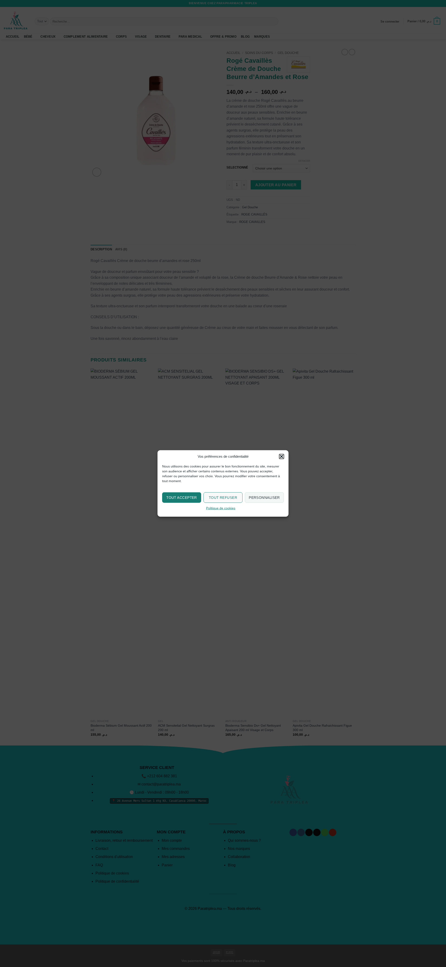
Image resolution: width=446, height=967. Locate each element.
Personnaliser (264, 498)
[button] (281, 456)
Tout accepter (181, 498)
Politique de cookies (220, 508)
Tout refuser (223, 498)
